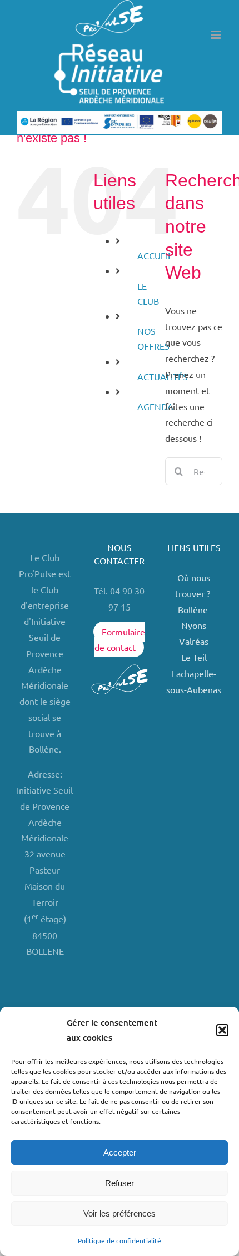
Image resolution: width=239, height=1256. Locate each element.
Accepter (119, 1152)
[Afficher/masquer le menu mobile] (216, 35)
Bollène (194, 609)
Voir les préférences (119, 1213)
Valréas (193, 641)
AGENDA (155, 406)
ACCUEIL (154, 255)
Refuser (119, 1183)
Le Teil (194, 657)
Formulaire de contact (119, 639)
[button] (222, 1030)
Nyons (193, 624)
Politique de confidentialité (119, 1240)
